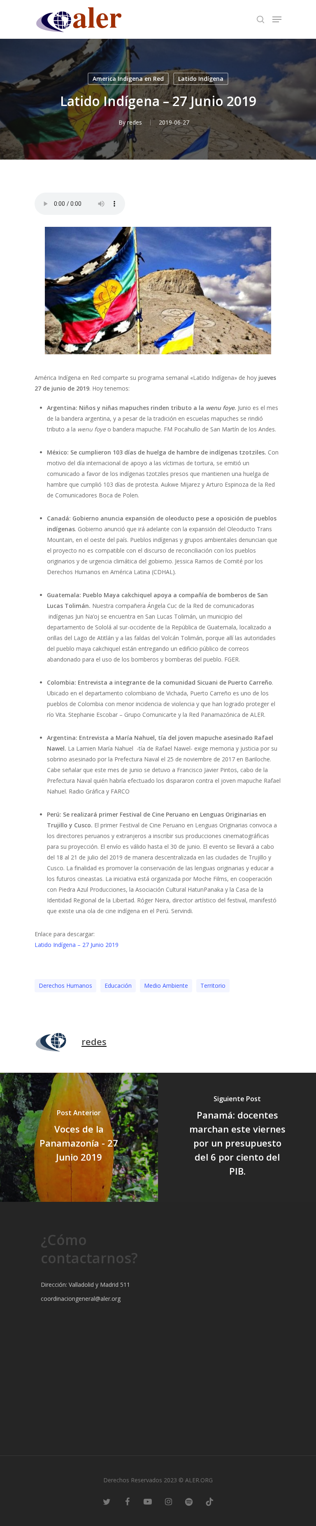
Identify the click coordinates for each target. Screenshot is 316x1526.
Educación (118, 985)
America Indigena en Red (128, 78)
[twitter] (106, 1501)
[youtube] (148, 1501)
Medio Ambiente (166, 985)
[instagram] (168, 1501)
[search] (260, 19)
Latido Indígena (200, 78)
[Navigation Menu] (276, 19)
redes (134, 122)
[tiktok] (209, 1501)
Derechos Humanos (65, 985)
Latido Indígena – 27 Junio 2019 (76, 945)
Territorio (212, 985)
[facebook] (127, 1501)
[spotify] (189, 1501)
